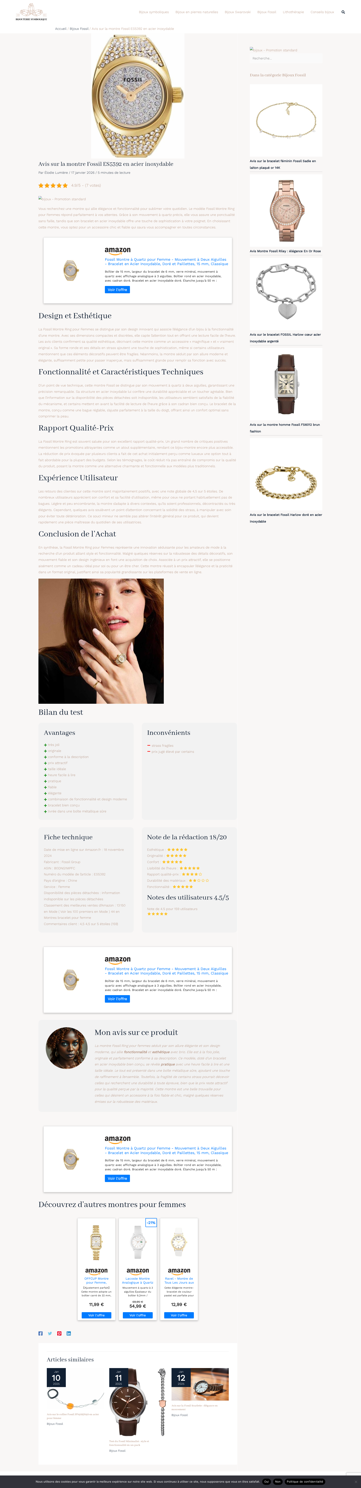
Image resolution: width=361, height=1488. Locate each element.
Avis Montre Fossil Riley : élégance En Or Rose (285, 251)
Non (278, 1481)
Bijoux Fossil (266, 12)
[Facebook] (40, 1333)
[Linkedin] (69, 1333)
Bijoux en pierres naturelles (196, 12)
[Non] (356, 1482)
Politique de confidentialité (305, 1481)
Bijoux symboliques (154, 12)
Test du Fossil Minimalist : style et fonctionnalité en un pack (129, 1443)
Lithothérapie (293, 12)
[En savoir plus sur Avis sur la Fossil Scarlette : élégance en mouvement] (200, 1384)
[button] (343, 12)
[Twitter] (50, 1333)
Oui (266, 1481)
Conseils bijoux (322, 12)
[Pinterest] (59, 1333)
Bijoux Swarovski (238, 12)
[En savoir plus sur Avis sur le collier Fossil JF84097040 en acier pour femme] (75, 1388)
